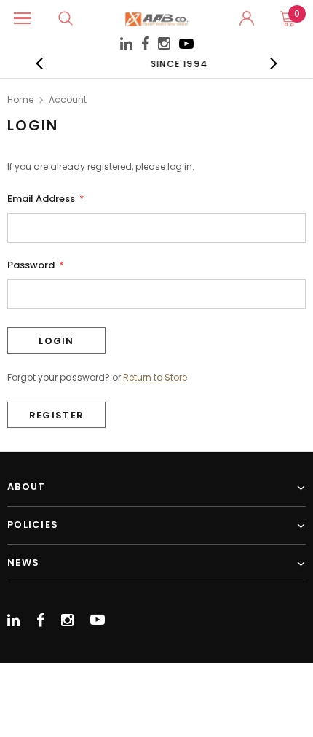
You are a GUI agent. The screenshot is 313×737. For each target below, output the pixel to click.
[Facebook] (145, 44)
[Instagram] (164, 45)
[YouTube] (186, 48)
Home (20, 99)
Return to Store (155, 377)
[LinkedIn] (126, 45)
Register (56, 415)
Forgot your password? (58, 377)
